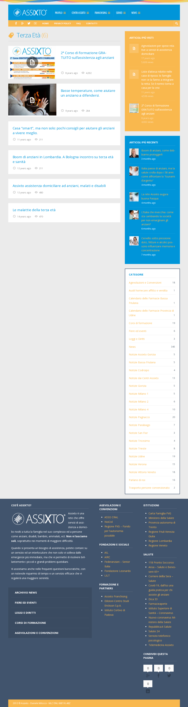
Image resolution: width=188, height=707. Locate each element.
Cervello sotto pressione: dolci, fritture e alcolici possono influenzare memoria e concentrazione (158, 244)
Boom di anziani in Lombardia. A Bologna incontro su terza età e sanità (63, 159)
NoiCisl (108, 522)
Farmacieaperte (158, 603)
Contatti (91, 23)
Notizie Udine (137, 456)
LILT (107, 575)
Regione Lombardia (160, 541)
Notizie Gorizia (137, 386)
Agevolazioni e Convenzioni (145, 282)
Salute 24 (154, 631)
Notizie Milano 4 (138, 409)
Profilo (58, 12)
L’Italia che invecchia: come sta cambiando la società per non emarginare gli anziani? (157, 218)
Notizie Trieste (137, 448)
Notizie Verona (138, 464)
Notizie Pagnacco (139, 417)
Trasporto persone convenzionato (149, 487)
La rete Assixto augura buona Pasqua (154, 196)
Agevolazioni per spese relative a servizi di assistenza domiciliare (158, 50)
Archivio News (26, 592)
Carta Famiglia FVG (160, 513)
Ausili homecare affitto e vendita (148, 290)
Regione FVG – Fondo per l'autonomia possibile (117, 531)
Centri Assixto (79, 12)
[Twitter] (29, 23)
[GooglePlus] (22, 23)
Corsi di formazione (140, 323)
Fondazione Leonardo (117, 571)
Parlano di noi (137, 480)
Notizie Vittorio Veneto (142, 472)
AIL (106, 552)
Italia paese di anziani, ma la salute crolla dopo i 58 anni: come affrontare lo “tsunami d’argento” (158, 174)
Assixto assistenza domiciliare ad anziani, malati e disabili (59, 185)
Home (45, 23)
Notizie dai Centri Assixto (144, 378)
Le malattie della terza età (34, 210)
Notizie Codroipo (139, 370)
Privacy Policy (62, 23)
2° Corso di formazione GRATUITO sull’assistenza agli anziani (87, 55)
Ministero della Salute (161, 518)
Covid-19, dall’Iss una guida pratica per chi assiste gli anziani (161, 590)
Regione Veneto (158, 545)
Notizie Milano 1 (138, 393)
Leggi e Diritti (137, 339)
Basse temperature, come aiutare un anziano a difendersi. (88, 93)
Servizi (119, 12)
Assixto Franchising (115, 596)
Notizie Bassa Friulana (142, 362)
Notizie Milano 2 (138, 401)
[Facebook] (16, 23)
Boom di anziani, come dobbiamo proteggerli (158, 152)
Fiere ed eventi (137, 331)
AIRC (107, 557)
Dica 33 (153, 599)
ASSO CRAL (111, 517)
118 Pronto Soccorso (161, 562)
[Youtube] (35, 23)
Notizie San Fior (138, 433)
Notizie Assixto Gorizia (142, 354)
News (134, 12)
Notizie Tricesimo (139, 440)
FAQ (78, 23)
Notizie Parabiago (139, 425)
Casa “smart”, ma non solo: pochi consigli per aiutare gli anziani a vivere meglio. (64, 130)
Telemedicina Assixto (161, 645)
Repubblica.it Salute (160, 626)
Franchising (101, 12)
